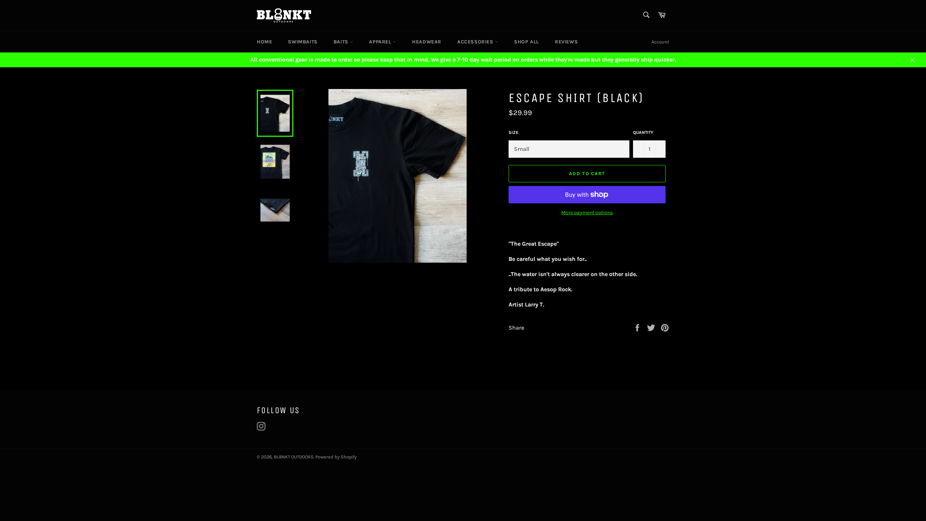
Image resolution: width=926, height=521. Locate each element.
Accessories (476, 42)
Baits (342, 42)
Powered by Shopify (336, 456)
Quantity (643, 132)
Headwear (426, 42)
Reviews (566, 42)
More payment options (587, 212)
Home (264, 42)
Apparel (381, 42)
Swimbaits (302, 42)
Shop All (526, 42)
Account (660, 42)
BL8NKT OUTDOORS (294, 456)
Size (513, 132)
